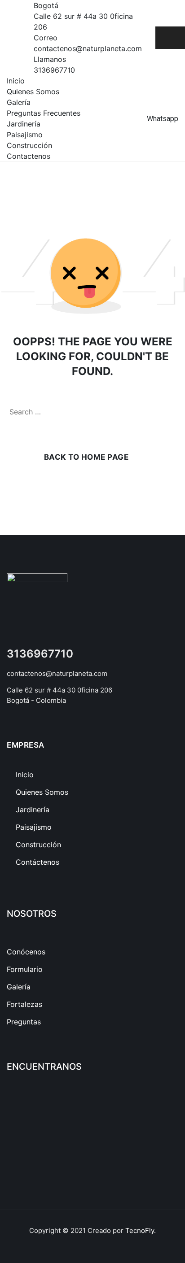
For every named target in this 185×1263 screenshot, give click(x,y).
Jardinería (23, 123)
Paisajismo (25, 134)
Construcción (29, 145)
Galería (19, 102)
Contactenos (28, 156)
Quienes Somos (33, 91)
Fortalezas (24, 1004)
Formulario (25, 969)
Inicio (16, 80)
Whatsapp (162, 118)
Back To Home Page (86, 457)
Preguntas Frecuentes (43, 113)
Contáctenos (37, 862)
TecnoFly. (140, 1230)
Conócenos (26, 951)
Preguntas (24, 1021)
